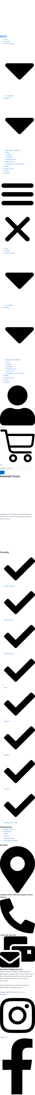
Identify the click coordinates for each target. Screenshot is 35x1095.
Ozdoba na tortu (11, 159)
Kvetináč (9, 155)
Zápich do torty (9, 168)
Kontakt (6, 171)
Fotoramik (9, 157)
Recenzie (7, 173)
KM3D (3, 36)
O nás (6, 39)
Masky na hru (10, 162)
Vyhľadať (3, 468)
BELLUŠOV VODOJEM (13, 150)
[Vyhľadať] (2, 472)
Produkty (7, 41)
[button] (17, 211)
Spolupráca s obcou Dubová (15, 164)
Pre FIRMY (9, 96)
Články (6, 166)
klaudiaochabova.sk (18, 992)
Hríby (8, 153)
